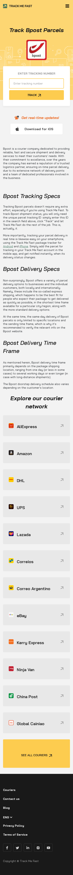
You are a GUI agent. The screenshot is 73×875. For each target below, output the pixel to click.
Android (8, 246)
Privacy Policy (13, 825)
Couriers (9, 790)
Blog (6, 808)
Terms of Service (15, 834)
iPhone (23, 246)
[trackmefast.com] (17, 6)
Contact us (11, 799)
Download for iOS (39, 129)
